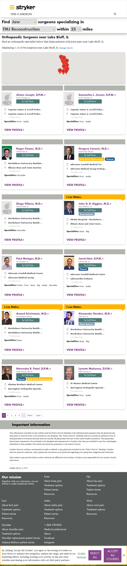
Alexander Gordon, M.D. (95, 313)
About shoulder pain (12, 529)
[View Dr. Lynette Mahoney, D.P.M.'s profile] (69, 372)
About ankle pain (53, 505)
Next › (30, 415)
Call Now (29, 101)
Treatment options (53, 485)
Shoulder (6, 525)
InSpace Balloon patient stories (18, 542)
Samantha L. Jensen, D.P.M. (97, 94)
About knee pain (53, 481)
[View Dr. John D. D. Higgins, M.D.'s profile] (69, 207)
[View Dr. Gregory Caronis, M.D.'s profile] (69, 152)
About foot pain (10, 505)
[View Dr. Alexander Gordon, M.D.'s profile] (69, 317)
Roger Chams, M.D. (29, 148)
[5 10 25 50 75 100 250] (74, 29)
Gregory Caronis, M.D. (93, 148)
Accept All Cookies (112, 555)
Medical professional (55, 529)
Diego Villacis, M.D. (29, 203)
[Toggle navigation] (12, 7)
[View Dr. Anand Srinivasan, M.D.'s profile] (7, 317)
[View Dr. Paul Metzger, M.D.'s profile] (7, 262)
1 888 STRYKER (53, 525)
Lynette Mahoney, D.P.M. (95, 368)
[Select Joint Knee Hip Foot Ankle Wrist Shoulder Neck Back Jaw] (22, 22)
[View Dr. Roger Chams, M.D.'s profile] (7, 152)
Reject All (94, 555)
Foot (4, 500)
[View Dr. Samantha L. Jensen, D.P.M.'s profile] (69, 98)
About (47, 533)
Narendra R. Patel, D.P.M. (33, 368)
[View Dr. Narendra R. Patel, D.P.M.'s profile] (7, 372)
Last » (39, 415)
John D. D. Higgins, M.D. (94, 203)
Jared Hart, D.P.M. (91, 258)
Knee (46, 476)
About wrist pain (95, 505)
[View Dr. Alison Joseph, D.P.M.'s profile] (7, 98)
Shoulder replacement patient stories (21, 538)
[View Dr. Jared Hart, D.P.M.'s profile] (69, 262)
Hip (88, 476)
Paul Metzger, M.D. (28, 258)
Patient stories (51, 489)
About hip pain (94, 481)
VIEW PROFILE (13, 129)
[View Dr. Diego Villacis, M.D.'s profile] (7, 207)
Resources (49, 494)
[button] (63, 72)
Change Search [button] (66, 48)
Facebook (49, 538)
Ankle (47, 500)
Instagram (49, 542)
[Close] (124, 555)
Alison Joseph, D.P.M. (30, 94)
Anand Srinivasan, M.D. (32, 313)
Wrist (89, 500)
